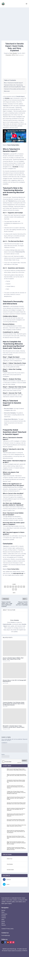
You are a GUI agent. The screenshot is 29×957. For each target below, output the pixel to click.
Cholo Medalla (13, 53)
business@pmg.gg (5, 935)
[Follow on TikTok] (11, 942)
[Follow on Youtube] (8, 942)
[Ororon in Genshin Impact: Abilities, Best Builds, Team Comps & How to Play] (14, 648)
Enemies (3, 916)
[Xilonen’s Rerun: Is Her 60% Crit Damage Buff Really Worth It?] (14, 670)
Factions (3, 917)
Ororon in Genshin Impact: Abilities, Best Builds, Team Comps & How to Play (13, 658)
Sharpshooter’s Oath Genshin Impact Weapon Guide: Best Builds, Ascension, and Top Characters (16, 815)
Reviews (3, 925)
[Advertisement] (14, 22)
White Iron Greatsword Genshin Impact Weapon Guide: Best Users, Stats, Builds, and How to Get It (16, 775)
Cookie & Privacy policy (7, 928)
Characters (8, 55)
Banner (3, 910)
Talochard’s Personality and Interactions (14, 89)
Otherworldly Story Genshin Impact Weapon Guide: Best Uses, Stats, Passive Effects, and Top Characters (16, 831)
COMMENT (4, 742)
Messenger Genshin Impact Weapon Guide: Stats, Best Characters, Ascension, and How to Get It (16, 837)
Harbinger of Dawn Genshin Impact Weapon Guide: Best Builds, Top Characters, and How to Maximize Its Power (16, 848)
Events (3, 921)
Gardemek (15, 166)
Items (2, 919)
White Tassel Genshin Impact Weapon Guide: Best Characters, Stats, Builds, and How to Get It (16, 770)
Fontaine (7, 98)
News (2, 912)
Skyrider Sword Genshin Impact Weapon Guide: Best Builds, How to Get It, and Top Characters (16, 803)
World (3, 923)
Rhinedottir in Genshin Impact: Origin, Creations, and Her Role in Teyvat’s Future (13, 726)
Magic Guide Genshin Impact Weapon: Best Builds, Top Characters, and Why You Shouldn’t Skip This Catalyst (16, 842)
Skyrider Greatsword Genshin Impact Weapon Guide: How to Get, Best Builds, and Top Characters (16, 809)
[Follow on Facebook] (5, 942)
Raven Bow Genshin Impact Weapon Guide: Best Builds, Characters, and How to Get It (16, 826)
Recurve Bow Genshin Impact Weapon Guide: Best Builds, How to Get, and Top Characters (16, 820)
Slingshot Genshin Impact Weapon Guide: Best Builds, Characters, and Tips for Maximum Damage (16, 798)
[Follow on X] (2, 942)
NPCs (13, 55)
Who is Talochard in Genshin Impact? (13, 82)
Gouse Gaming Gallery (13, 145)
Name (3, 754)
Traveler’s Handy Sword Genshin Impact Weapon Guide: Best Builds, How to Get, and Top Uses (16, 786)
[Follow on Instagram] (13, 942)
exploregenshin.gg (18, 573)
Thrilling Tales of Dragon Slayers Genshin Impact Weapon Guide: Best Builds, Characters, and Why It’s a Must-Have (16, 792)
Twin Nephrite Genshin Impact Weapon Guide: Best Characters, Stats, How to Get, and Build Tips (16, 781)
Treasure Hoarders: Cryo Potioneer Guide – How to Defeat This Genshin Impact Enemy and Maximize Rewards (14, 703)
